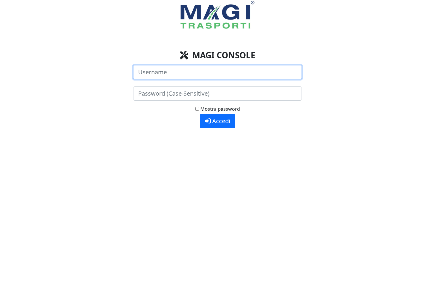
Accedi (220, 121)
